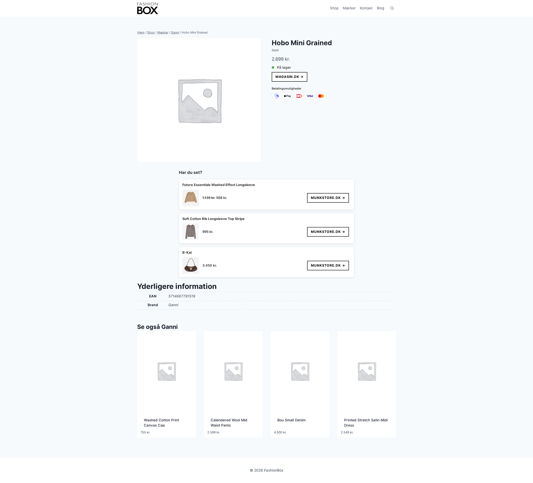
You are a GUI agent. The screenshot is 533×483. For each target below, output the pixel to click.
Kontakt (366, 8)
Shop (334, 8)
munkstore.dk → (328, 198)
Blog (380, 8)
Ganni (275, 49)
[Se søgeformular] (392, 8)
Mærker (349, 8)
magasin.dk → (289, 77)
